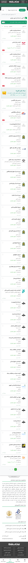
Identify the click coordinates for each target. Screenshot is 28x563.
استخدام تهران (20, 550)
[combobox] (5, 26)
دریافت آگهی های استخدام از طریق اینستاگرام (15, 532)
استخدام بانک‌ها (7, 548)
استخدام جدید (20, 555)
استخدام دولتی (20, 548)
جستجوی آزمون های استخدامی (8, 14)
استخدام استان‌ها (7, 550)
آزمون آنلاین (7, 552)
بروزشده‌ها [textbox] (6, 26)
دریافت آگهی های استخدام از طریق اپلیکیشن (15, 525)
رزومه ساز (21, 552)
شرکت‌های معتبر (7, 555)
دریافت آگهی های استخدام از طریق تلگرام (16, 528)
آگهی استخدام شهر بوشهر (17, 18)
